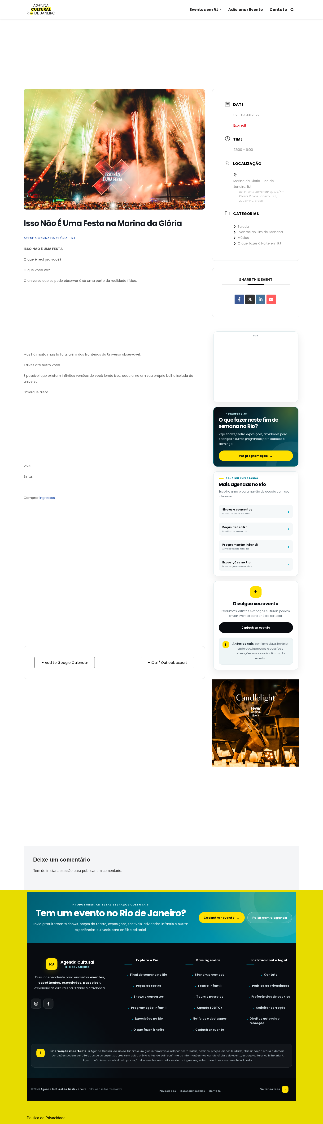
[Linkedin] (260, 299)
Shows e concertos (149, 997)
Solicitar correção (270, 1008)
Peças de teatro (148, 986)
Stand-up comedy (209, 975)
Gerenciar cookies (192, 1091)
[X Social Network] (250, 299)
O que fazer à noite (148, 1030)
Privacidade (167, 1091)
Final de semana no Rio (148, 975)
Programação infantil (148, 1008)
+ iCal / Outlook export (167, 662)
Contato (278, 9)
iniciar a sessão (59, 871)
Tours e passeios (209, 997)
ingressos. (47, 497)
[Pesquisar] (292, 9)
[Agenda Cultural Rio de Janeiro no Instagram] (36, 1004)
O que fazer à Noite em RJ (259, 243)
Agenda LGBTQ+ (210, 1008)
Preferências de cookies (270, 997)
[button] (221, 9)
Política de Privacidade (270, 986)
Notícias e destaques (210, 1019)
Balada (243, 226)
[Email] (271, 299)
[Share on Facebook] (239, 299)
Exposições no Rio (149, 1019)
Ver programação (256, 456)
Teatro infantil (210, 986)
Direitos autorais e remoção (264, 1021)
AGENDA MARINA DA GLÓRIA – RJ (49, 238)
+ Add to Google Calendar (64, 662)
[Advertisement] (161, 54)
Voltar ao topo (273, 1089)
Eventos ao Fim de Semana (260, 232)
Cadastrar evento (255, 628)
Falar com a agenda (269, 917)
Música (243, 237)
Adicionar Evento (245, 9)
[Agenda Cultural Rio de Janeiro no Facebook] (48, 1004)
